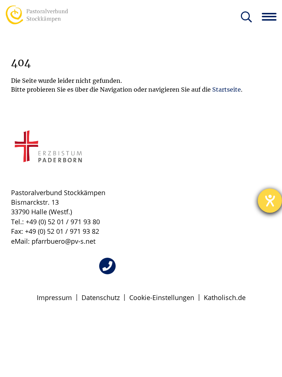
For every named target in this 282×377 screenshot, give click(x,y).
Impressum (54, 297)
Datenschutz (101, 297)
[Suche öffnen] (246, 17)
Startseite (226, 89)
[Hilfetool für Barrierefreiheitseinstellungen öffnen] (270, 200)
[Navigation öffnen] (272, 16)
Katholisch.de (225, 297)
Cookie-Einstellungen (161, 297)
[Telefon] (107, 266)
